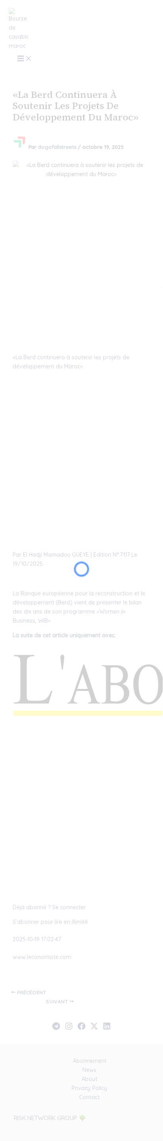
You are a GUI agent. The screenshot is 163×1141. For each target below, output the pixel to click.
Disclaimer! (124, 21)
